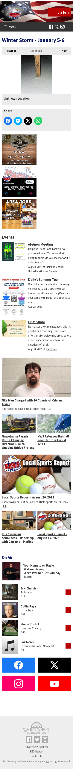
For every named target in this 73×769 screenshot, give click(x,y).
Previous (9, 50)
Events (8, 237)
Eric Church (28, 588)
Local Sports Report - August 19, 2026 (52, 536)
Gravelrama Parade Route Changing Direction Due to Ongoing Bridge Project (18, 442)
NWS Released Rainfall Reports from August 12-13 (53, 440)
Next (62, 50)
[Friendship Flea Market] (36, 149)
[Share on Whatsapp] (38, 121)
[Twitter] (37, 739)
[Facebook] (51, 27)
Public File (36, 756)
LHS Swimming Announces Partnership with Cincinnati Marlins (18, 537)
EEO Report (36, 751)
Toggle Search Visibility (68, 27)
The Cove (51, 349)
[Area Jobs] (36, 214)
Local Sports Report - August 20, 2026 (28, 497)
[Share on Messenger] (18, 121)
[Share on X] (28, 121)
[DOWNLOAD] (68, 592)
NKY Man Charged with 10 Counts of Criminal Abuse (32, 402)
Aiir (47, 761)
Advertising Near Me (36, 746)
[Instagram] (62, 27)
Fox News (27, 642)
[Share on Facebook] (8, 121)
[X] (36, 182)
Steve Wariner (33, 573)
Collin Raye (28, 606)
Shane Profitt (30, 624)
